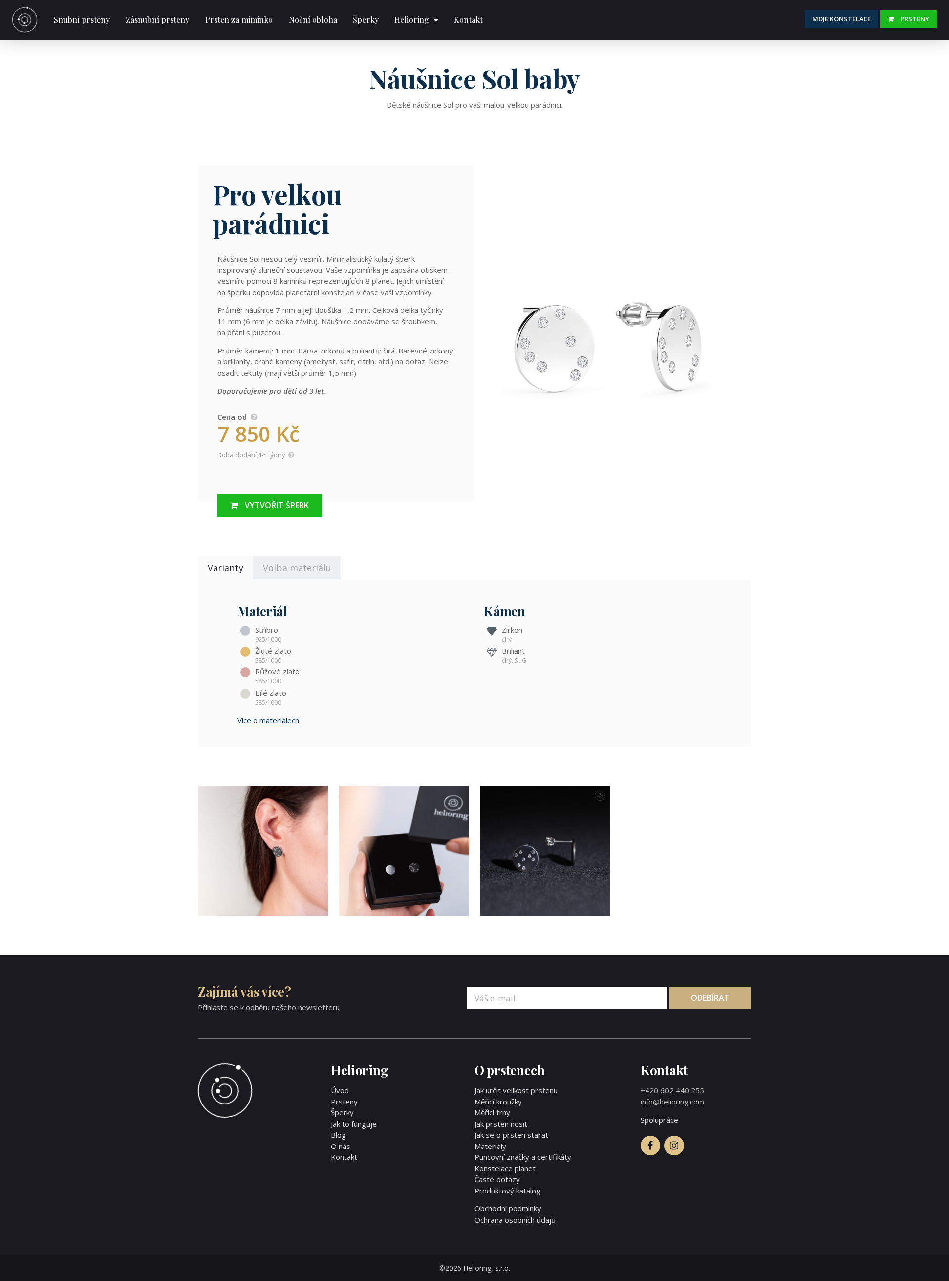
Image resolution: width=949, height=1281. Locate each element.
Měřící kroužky (498, 1101)
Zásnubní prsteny (157, 19)
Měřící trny (492, 1112)
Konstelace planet (505, 1168)
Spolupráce (659, 1120)
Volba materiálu (297, 568)
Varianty (225, 568)
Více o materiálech (268, 720)
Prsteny (915, 18)
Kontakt (468, 19)
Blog (338, 1135)
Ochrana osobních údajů (515, 1220)
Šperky (366, 19)
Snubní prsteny (82, 19)
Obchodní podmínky (507, 1208)
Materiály (490, 1146)
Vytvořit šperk (277, 505)
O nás (340, 1146)
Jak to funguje (354, 1124)
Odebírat (710, 997)
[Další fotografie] (612, 333)
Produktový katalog (507, 1190)
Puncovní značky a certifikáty (522, 1157)
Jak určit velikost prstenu (516, 1090)
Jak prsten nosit (500, 1124)
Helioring (411, 19)
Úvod (340, 1090)
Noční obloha (313, 19)
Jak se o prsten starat (511, 1135)
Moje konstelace (841, 18)
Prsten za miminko (239, 19)
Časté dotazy (497, 1179)
